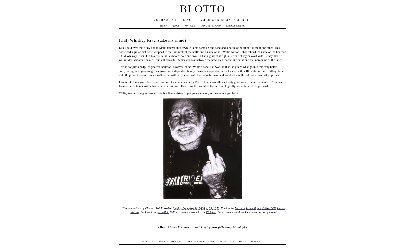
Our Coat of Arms (211, 25)
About (175, 25)
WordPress (174, 241)
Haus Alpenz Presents (174, 227)
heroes (281, 208)
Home (163, 25)
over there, (139, 47)
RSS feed (211, 212)
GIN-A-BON (269, 208)
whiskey (134, 212)
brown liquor (253, 208)
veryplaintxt (197, 241)
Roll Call (190, 25)
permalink (163, 212)
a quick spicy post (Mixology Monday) (219, 227)
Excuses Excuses (235, 25)
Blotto (202, 9)
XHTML (249, 241)
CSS (259, 241)
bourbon (240, 208)
